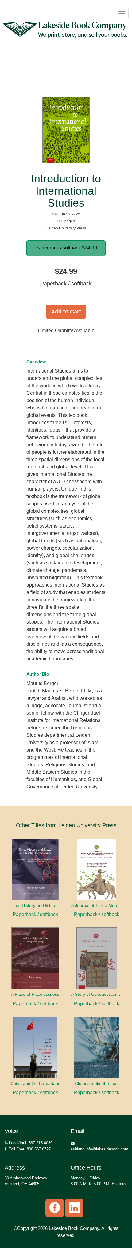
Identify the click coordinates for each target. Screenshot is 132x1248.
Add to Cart (66, 312)
